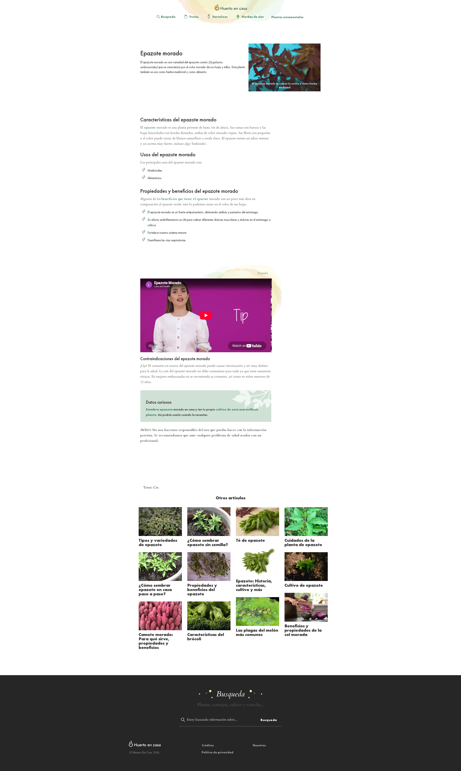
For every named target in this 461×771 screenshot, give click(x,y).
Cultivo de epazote (304, 585)
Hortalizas (220, 17)
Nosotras (259, 745)
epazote (150, 127)
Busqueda (168, 17)
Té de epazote (250, 540)
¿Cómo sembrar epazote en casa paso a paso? (155, 589)
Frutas (193, 17)
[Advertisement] (227, 34)
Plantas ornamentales (287, 17)
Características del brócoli (205, 637)
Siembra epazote (159, 409)
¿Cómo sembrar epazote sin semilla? (207, 542)
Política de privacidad (217, 752)
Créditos (208, 745)
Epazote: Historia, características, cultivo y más (254, 585)
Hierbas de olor (253, 17)
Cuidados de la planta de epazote (303, 542)
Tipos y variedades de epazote (158, 542)
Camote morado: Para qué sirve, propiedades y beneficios (156, 641)
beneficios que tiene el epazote (185, 199)
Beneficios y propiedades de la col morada (303, 630)
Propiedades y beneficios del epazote (202, 589)
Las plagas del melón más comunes (257, 632)
